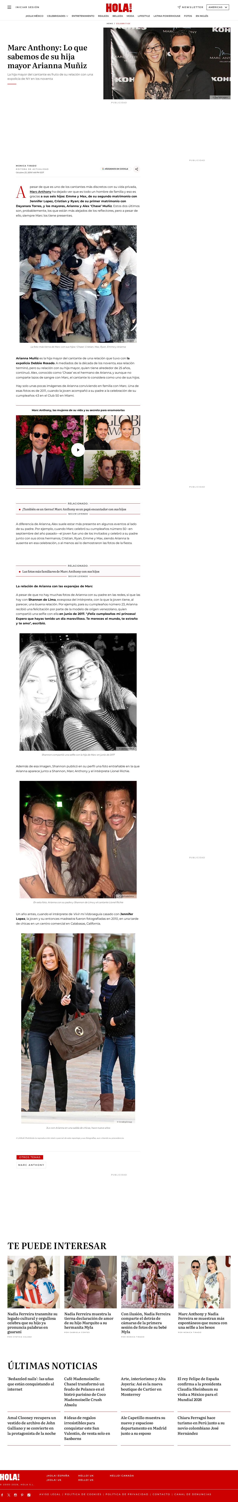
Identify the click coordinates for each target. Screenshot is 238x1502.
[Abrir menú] (9, 7)
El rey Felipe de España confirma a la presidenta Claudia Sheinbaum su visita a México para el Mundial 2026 (199, 1389)
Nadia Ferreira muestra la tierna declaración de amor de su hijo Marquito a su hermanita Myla (88, 1320)
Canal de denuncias (192, 1494)
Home (110, 23)
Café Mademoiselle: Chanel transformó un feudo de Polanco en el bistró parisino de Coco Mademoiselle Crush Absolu (85, 1391)
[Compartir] (136, 169)
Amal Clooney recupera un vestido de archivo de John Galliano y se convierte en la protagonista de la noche (31, 1425)
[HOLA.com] (119, 8)
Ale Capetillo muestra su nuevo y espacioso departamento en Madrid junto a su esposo (144, 1425)
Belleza (117, 16)
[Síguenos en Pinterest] (23, 1495)
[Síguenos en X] (9, 1495)
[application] (78, 450)
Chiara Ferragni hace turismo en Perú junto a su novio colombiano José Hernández (201, 1425)
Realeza (103, 16)
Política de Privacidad (127, 1494)
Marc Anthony (40, 191)
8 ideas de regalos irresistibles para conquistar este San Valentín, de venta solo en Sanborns (87, 1428)
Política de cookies (83, 1494)
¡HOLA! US (54, 1480)
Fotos (188, 16)
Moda (130, 16)
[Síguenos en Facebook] (2, 1495)
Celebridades (56, 16)
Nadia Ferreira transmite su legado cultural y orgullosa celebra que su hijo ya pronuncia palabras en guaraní (32, 1322)
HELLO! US (86, 1480)
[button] (78, 450)
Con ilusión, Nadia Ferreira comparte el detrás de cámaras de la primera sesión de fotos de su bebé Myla (146, 1322)
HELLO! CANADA (122, 1475)
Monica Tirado (26, 166)
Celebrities (123, 23)
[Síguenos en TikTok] (29, 1495)
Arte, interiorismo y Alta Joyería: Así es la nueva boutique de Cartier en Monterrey (143, 1386)
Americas (216, 7)
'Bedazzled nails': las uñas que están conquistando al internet (30, 1384)
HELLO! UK (86, 1475)
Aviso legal (50, 1494)
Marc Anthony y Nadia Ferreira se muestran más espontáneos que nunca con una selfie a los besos (202, 1320)
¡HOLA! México (34, 16)
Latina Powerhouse (167, 16)
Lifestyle (144, 16)
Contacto (161, 1494)
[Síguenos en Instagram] (16, 1495)
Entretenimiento (83, 16)
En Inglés (202, 16)
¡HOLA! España (58, 1475)
